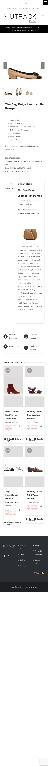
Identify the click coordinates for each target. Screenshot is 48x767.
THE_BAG (27, 168)
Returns (23, 566)
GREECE (20, 168)
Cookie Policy (37, 561)
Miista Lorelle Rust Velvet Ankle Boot (12, 415)
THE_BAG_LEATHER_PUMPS (16, 171)
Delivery (23, 560)
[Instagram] (8, 556)
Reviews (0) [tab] (8, 189)
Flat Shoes (18, 161)
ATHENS (13, 168)
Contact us (23, 547)
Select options (10, 440)
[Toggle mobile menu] (43, 16)
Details (18, 439)
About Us (38, 545)
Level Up (34, 587)
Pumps (37, 161)
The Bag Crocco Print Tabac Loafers (34, 495)
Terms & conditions (39, 552)
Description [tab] (8, 183)
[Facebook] (4, 556)
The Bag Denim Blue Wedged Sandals (34, 415)
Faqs (22, 554)
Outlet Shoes (29, 161)
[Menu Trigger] (45, 2)
